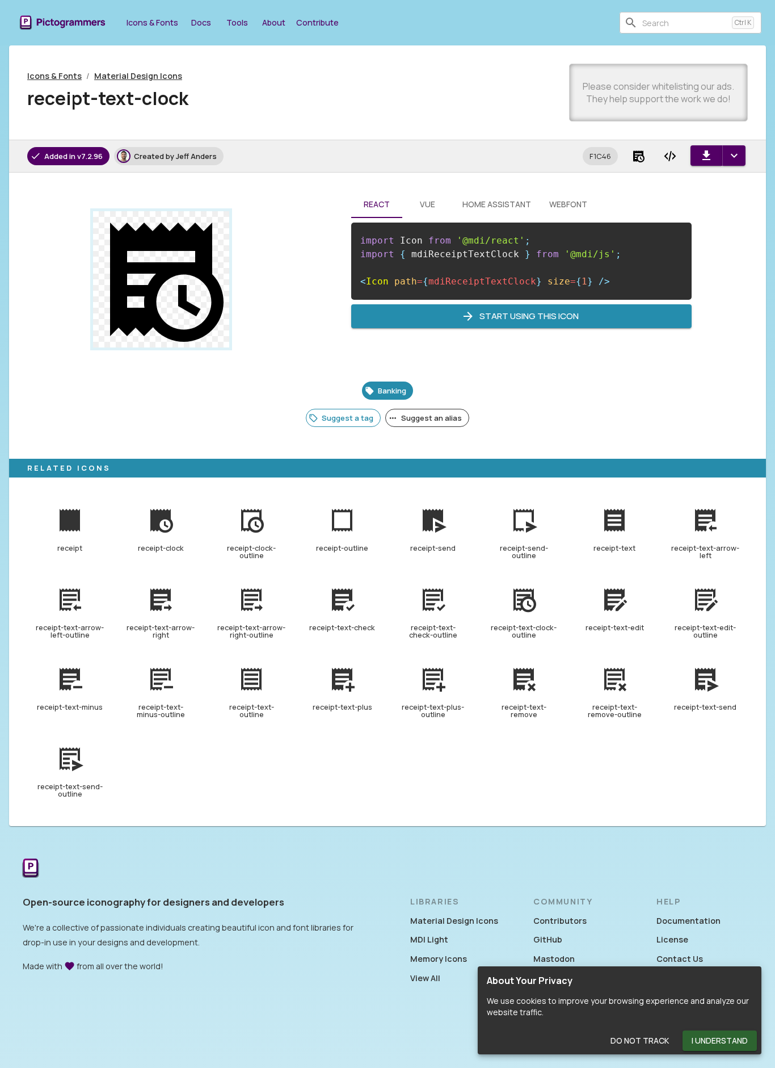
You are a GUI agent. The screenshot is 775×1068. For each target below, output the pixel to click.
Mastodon (554, 958)
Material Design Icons (138, 75)
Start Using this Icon (529, 316)
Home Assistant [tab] (496, 204)
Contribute (317, 22)
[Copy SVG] (670, 156)
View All (425, 978)
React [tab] (377, 204)
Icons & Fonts (152, 22)
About (273, 22)
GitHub (547, 939)
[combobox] (685, 22)
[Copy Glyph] (638, 156)
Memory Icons (438, 958)
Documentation (688, 920)
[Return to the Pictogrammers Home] (30, 869)
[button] (600, 156)
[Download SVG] (706, 155)
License (672, 939)
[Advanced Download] (733, 155)
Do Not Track (639, 1040)
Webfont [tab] (568, 204)
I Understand (720, 1040)
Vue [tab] (427, 204)
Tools (237, 22)
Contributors (560, 920)
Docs (201, 22)
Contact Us (679, 958)
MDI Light (429, 939)
